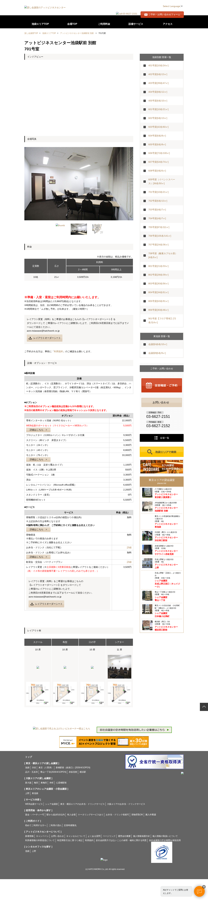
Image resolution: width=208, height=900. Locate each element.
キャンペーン (42, 836)
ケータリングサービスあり (90, 815)
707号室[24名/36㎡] (158, 244)
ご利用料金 (104, 23)
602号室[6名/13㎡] (157, 118)
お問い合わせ (57, 836)
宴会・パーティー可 (34, 815)
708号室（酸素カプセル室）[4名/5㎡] (162, 255)
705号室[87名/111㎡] (158, 227)
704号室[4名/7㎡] (157, 218)
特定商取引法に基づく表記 (70, 840)
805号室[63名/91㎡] (158, 301)
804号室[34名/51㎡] (158, 292)
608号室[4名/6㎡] (157, 170)
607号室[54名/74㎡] (158, 162)
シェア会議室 (51, 804)
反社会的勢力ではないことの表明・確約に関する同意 (121, 840)
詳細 (129, 547)
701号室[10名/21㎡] (158, 192)
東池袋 (35, 793)
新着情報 (29, 836)
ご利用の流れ (125, 5)
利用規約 (58, 351)
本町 (51, 783)
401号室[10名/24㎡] (158, 65)
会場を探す (103, 5)
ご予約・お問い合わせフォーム (164, 14)
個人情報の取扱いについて (165, 836)
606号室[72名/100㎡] (159, 153)
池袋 (27, 767)
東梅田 (44, 783)
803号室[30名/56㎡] (158, 283)
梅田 (36, 783)
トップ (28, 757)
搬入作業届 (150, 815)
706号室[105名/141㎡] (159, 235)
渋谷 (34, 767)
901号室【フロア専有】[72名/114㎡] (162, 320)
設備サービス (136, 23)
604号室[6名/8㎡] (157, 135)
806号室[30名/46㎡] (158, 310)
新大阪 (28, 783)
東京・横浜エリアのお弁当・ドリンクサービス (82, 804)
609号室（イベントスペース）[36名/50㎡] (161, 181)
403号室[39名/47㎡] (158, 83)
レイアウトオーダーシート (47, 338)
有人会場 (71, 815)
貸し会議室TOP (31, 33)
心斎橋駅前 (61, 783)
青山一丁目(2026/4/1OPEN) (53, 772)
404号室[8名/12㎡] (157, 92)
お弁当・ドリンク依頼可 (117, 815)
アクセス (168, 23)
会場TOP (72, 23)
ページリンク (109, 836)
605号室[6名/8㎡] (157, 144)
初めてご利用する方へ (35, 825)
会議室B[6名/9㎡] (157, 353)
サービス (114, 5)
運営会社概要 (124, 836)
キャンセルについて (75, 836)
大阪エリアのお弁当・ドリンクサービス (126, 804)
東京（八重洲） (46, 767)
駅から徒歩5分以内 (56, 815)
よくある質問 (137, 5)
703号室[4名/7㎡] (157, 209)
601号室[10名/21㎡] (158, 109)
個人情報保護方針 (141, 836)
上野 (27, 793)
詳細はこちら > (38, 429)
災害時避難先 (70, 825)
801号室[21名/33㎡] (158, 266)
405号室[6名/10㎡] (157, 100)
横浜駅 (83, 772)
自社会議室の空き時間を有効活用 (165, 840)
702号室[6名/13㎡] (157, 200)
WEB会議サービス (34, 804)
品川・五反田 (31, 772)
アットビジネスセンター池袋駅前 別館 (77, 33)
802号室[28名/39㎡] (158, 274)
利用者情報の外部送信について (40, 840)
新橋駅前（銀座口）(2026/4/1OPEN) (73, 767)
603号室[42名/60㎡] (158, 127)
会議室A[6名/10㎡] (157, 344)
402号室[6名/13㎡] (157, 74)
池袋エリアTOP (40, 23)
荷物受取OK (137, 815)
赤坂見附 (73, 772)
